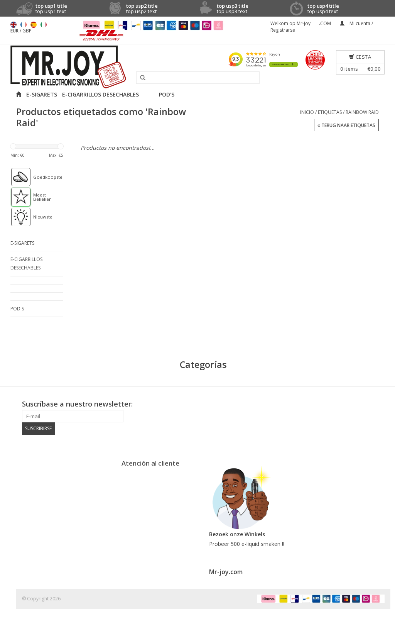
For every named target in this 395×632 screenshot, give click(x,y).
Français (23, 25)
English (13, 25)
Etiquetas (330, 112)
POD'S (166, 94)
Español (33, 25)
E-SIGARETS (41, 94)
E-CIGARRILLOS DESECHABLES (100, 94)
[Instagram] (378, 404)
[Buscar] (140, 78)
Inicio (307, 112)
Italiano (44, 25)
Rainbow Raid (362, 112)
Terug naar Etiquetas (347, 125)
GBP (27, 30)
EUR (15, 30)
